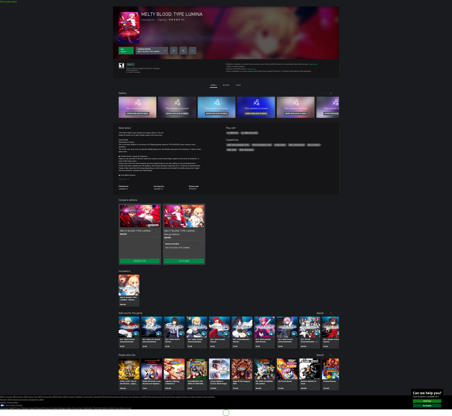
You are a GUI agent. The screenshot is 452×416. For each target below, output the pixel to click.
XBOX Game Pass (31, 396)
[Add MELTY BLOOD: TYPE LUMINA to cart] (183, 50)
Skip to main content (8, 1)
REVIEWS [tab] (226, 85)
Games (25, 399)
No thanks (427, 406)
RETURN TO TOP (140, 261)
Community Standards (92, 396)
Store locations (209, 396)
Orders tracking (196, 396)
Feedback (79, 396)
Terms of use (77, 408)
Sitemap (24, 408)
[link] (129, 291)
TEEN (129, 64)
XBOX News (57, 396)
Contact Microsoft (35, 408)
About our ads (125, 408)
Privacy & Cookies (50, 408)
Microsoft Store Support (172, 396)
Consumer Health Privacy (10, 408)
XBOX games (18, 396)
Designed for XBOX (36, 399)
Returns (186, 396)
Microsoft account (154, 396)
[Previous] (326, 93)
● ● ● (193, 50)
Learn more (313, 64)
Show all (320, 313)
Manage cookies (65, 408)
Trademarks (87, 408)
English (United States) (9, 402)
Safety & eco (114, 408)
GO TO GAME (184, 261)
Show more (123, 179)
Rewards (3, 399)
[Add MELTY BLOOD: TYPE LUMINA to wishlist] (174, 50)
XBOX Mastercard (15, 399)
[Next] (331, 93)
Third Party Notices (100, 408)
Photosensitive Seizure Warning (115, 396)
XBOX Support (69, 396)
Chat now (427, 401)
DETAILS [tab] (213, 85)
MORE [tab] (238, 85)
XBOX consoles (6, 396)
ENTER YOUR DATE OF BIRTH (137, 113)
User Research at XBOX (137, 396)
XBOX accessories (45, 396)
